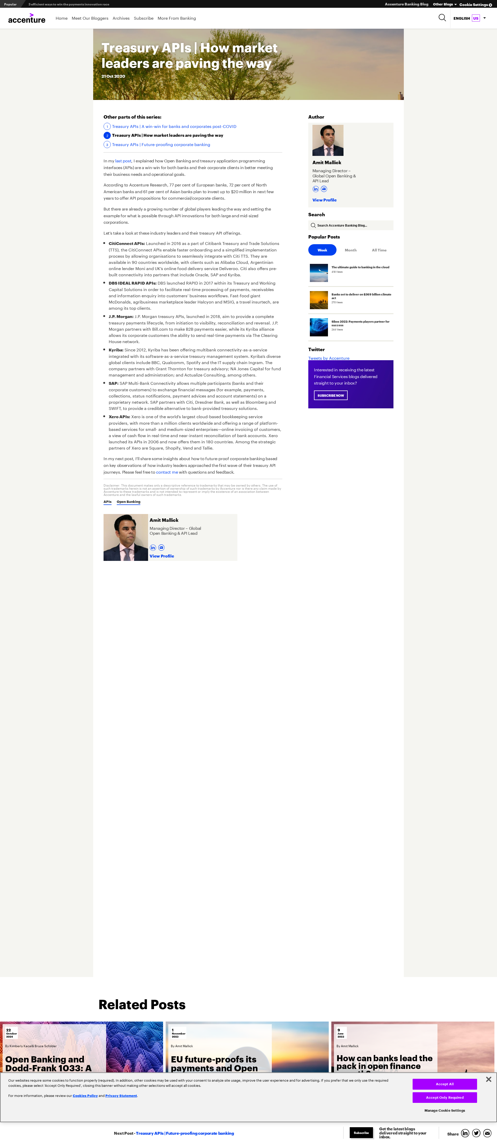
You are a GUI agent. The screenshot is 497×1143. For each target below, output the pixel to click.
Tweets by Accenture (328, 357)
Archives (121, 17)
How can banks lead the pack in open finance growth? (385, 1065)
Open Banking (128, 501)
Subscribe (144, 17)
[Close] (488, 1079)
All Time (379, 249)
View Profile (162, 556)
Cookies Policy (85, 1095)
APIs (108, 501)
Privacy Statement (121, 1095)
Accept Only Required (445, 1097)
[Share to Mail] (488, 1134)
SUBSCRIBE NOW (331, 395)
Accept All (445, 1084)
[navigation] (469, 18)
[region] (248, 1097)
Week (322, 249)
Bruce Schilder (46, 1045)
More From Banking (177, 17)
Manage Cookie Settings (445, 1110)
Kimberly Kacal (21, 1045)
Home (62, 17)
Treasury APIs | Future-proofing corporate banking (161, 144)
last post (123, 160)
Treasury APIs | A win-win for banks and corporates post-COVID (174, 126)
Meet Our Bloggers (90, 17)
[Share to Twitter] (477, 1134)
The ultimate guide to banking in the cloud (61, 4)
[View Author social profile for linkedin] (154, 546)
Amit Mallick (184, 1045)
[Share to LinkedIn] (466, 1134)
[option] (81, 1071)
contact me (167, 471)
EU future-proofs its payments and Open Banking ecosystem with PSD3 (214, 1071)
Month (351, 249)
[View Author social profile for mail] (162, 546)
